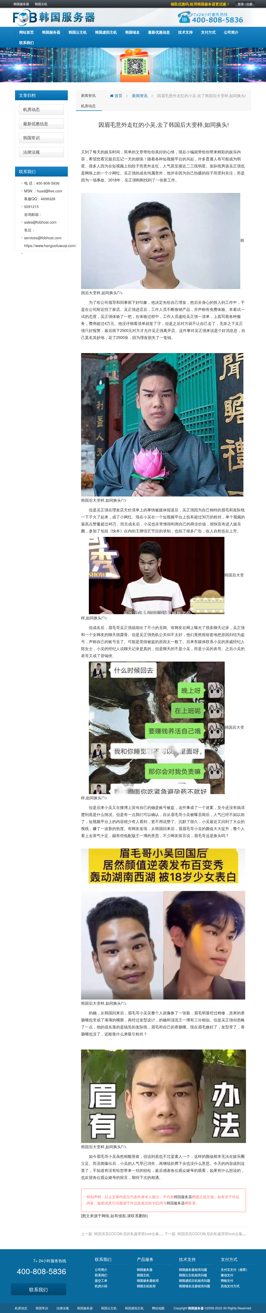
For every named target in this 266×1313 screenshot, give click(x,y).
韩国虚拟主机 (134, 1308)
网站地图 (158, 1308)
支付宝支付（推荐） (235, 1269)
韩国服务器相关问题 (193, 1269)
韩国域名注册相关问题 (194, 1286)
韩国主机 (41, 4)
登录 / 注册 (245, 4)
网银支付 (227, 1280)
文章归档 (27, 95)
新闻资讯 (88, 95)
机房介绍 (101, 1286)
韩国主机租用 (146, 1286)
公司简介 (101, 1269)
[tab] (41, 95)
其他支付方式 (230, 1286)
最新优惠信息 (35, 124)
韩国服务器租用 (148, 1280)
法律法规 (31, 152)
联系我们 (38, 1289)
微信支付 (227, 1275)
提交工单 (101, 1280)
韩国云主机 (109, 1308)
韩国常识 (31, 138)
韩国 (159, 828)
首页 (118, 95)
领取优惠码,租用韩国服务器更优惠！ (200, 4)
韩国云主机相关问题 (193, 1275)
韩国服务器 (21, 4)
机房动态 (31, 109)
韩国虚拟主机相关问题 (194, 1280)
